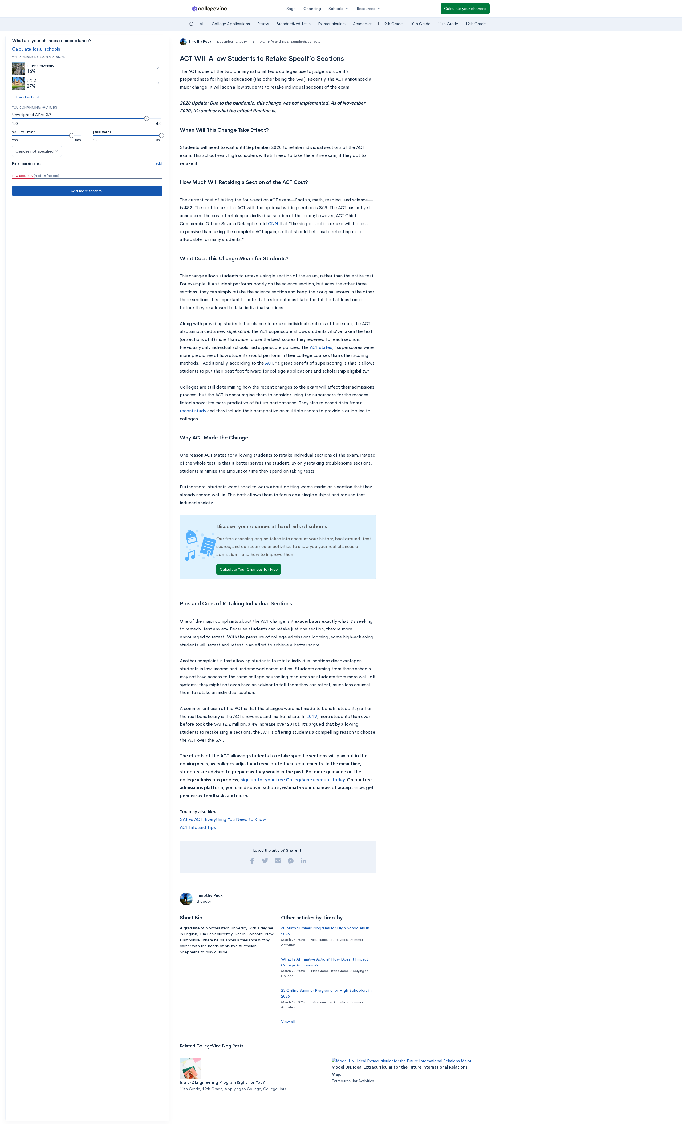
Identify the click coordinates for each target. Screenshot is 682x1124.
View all (288, 1021)
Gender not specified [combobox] (34, 151)
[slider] (146, 118)
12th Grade (475, 23)
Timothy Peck (200, 41)
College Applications (231, 23)
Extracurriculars (332, 23)
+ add (157, 163)
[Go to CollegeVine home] (209, 9)
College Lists (274, 1088)
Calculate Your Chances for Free (249, 569)
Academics (362, 23)
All (202, 23)
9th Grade (393, 23)
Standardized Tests (294, 23)
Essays (263, 23)
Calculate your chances (465, 8)
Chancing (312, 8)
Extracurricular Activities (329, 939)
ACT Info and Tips (274, 41)
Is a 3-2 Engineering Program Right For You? (222, 1082)
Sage (290, 8)
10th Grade (420, 23)
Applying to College (243, 1088)
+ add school (27, 96)
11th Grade (448, 23)
